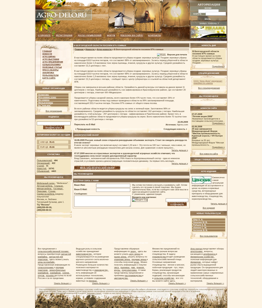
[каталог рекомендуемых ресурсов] (122, 298)
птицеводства (159, 257)
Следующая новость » (175, 129)
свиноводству (101, 270)
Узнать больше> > (62, 283)
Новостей (42, 168)
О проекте (44, 35)
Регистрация (64, 35)
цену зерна (134, 254)
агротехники (196, 251)
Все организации (54, 111)
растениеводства (133, 275)
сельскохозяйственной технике (53, 251)
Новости (47, 54)
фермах (93, 281)
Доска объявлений (89, 35)
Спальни (58, 186)
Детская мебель (45, 186)
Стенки (52, 191)
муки (136, 262)
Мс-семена (43, 100)
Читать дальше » (179, 150)
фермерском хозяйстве (202, 257)
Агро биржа (48, 57)
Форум (111, 35)
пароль (197, 13)
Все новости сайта (209, 154)
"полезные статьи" (94, 293)
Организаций (43, 163)
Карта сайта (48, 78)
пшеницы (125, 267)
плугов (41, 275)
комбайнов (55, 273)
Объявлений (43, 171)
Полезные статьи (52, 67)
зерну (133, 251)
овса (116, 267)
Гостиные (58, 188)
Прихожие (42, 191)
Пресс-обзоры (50, 70)
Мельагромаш (45, 102)
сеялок (66, 273)
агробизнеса (209, 254)
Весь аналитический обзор (97, 167)
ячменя (140, 267)
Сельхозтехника (51, 65)
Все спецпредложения (209, 88)
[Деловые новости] (141, 298)
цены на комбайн (46, 262)
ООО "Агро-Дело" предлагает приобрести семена (208, 82)
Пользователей (44, 160)
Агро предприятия (52, 62)
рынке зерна (120, 257)
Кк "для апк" (44, 105)
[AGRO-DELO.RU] (63, 19)
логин (208, 8)
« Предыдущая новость (87, 129)
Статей (40, 166)
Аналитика (48, 73)
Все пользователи (209, 236)
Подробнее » (218, 66)
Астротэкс (43, 94)
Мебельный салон (46, 183)
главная (47, 51)
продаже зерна (139, 259)
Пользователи (50, 75)
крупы (117, 270)
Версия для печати (177, 54)
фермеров (195, 262)
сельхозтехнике (46, 267)
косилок (50, 275)
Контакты (154, 35)
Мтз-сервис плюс (47, 97)
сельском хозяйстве (164, 278)
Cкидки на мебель (46, 194)
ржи (133, 267)
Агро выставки (50, 59)
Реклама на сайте (131, 35)
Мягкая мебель (44, 188)
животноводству (84, 254)
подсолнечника (129, 270)
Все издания (209, 208)
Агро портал (196, 249)
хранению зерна (122, 259)
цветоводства (121, 278)
